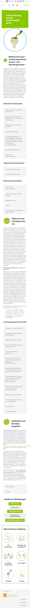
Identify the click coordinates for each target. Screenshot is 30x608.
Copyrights (24, 605)
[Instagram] (15, 1)
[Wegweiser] (2, 5)
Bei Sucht (8, 581)
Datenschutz (23, 602)
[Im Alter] (22, 574)
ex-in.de (24, 480)
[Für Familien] (22, 556)
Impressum (24, 599)
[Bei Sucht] (8, 574)
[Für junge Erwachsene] (8, 556)
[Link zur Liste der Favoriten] (13, 5)
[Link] (17, 5)
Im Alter (21, 581)
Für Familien (21, 563)
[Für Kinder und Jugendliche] (22, 538)
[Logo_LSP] (10, 595)
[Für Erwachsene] (8, 538)
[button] (9, 5)
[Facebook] (18, 1)
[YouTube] (20, 1)
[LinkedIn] (23, 1)
